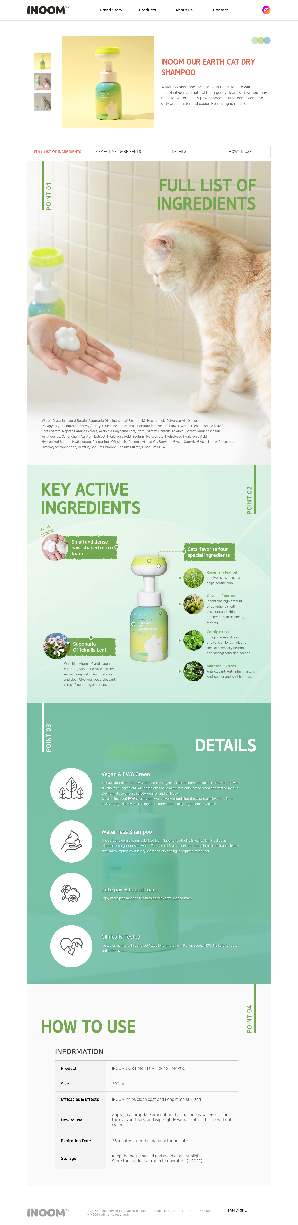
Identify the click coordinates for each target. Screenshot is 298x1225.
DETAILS (179, 152)
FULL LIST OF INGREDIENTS (57, 152)
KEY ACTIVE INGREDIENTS (118, 152)
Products (147, 10)
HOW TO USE (240, 152)
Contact (220, 10)
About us (184, 10)
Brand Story (111, 10)
